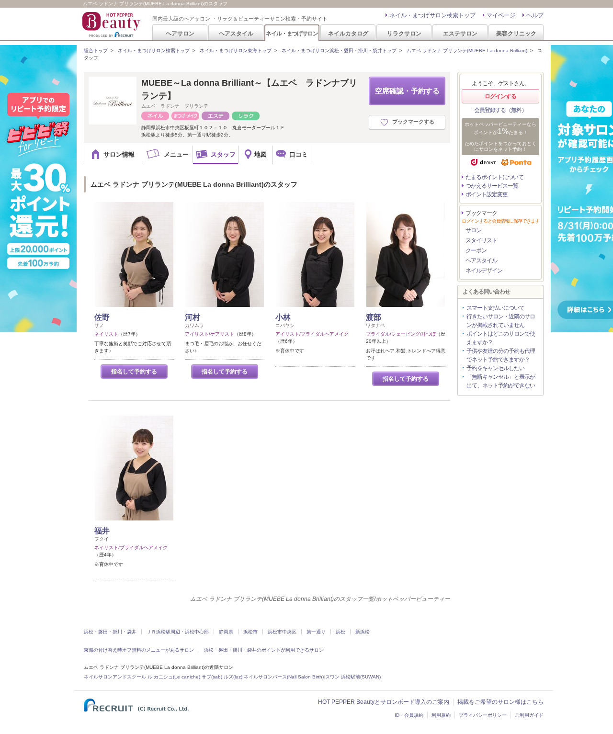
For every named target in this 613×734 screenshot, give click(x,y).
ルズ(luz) (233, 676)
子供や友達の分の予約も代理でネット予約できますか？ (500, 355)
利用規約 (441, 715)
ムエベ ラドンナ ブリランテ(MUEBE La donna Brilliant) (467, 50)
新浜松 (362, 631)
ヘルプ (535, 15)
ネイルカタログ (348, 33)
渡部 (373, 317)
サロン (473, 230)
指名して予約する (134, 371)
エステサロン (460, 33)
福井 (102, 531)
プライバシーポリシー (483, 715)
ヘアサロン (180, 33)
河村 (192, 317)
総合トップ (96, 50)
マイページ (501, 15)
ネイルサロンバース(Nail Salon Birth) (284, 676)
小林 (283, 317)
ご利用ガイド (529, 715)
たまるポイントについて (494, 177)
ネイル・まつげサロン (292, 33)
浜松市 (250, 631)
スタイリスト (481, 240)
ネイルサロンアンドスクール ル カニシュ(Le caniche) (142, 676)
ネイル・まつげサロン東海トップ (236, 50)
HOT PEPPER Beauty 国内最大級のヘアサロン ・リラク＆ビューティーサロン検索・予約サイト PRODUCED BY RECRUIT (112, 24)
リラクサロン (404, 33)
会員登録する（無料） (500, 110)
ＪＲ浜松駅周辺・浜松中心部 (178, 631)
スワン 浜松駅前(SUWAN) (353, 676)
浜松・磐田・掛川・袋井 (110, 631)
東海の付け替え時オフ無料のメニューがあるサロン (139, 650)
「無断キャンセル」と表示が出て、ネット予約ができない (500, 381)
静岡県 (226, 631)
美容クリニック (516, 33)
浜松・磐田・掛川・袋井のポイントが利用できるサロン (264, 650)
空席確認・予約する (407, 91)
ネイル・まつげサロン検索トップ (432, 15)
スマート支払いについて (495, 308)
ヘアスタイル (236, 33)
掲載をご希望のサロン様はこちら (500, 702)
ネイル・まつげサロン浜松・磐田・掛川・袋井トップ (339, 50)
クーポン (476, 250)
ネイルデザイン (483, 270)
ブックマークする (413, 121)
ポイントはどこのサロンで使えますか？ (500, 338)
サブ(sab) (212, 676)
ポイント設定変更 (486, 194)
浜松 (340, 631)
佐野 (102, 317)
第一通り (316, 631)
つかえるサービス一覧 (491, 185)
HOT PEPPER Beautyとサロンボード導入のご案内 (383, 702)
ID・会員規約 (409, 715)
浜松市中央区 (282, 631)
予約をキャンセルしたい (495, 368)
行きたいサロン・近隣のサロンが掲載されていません (500, 320)
